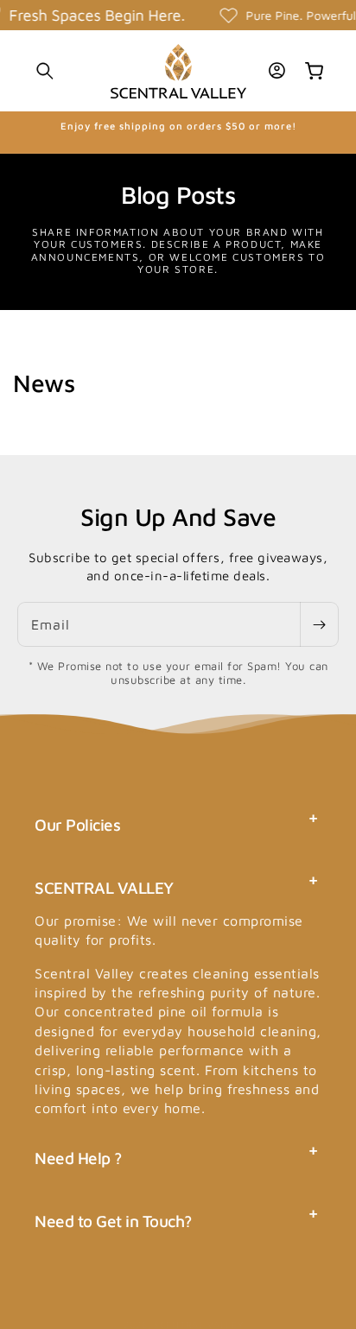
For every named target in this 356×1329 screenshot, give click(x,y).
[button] (45, 71)
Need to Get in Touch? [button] (113, 1221)
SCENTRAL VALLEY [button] (104, 887)
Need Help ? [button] (78, 1158)
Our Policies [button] (77, 824)
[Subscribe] (319, 624)
